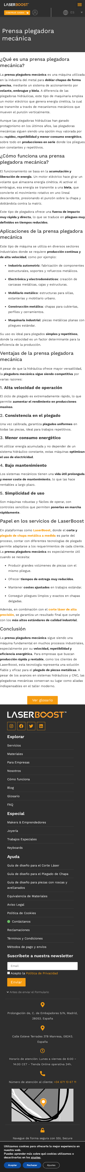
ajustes (35, 1157)
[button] (79, 4)
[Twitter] (31, 726)
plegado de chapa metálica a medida (28, 535)
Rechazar (32, 1165)
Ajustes (51, 1165)
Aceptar (12, 1165)
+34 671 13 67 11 (65, 1082)
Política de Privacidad (42, 973)
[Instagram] (11, 726)
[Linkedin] (41, 726)
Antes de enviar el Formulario (29, 992)
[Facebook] (21, 726)
